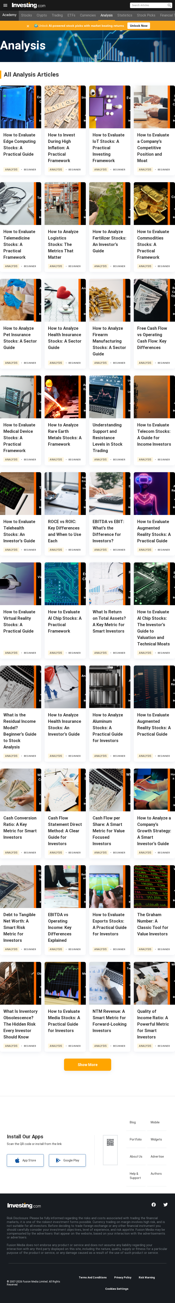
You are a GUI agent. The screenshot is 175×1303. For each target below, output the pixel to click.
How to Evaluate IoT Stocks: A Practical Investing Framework (108, 147)
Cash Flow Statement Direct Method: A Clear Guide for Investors (65, 830)
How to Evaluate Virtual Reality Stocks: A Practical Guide (19, 621)
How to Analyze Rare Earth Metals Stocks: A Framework (65, 434)
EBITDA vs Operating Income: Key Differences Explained (59, 927)
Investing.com (29, 3)
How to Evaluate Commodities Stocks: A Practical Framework (153, 244)
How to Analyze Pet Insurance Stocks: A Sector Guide (20, 338)
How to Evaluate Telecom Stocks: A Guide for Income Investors (154, 434)
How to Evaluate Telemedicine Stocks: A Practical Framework (19, 244)
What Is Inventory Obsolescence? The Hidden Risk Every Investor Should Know (20, 1024)
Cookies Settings (116, 1288)
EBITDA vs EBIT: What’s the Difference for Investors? (108, 531)
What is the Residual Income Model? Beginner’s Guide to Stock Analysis (19, 731)
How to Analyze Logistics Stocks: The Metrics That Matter (63, 244)
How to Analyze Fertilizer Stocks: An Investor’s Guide (109, 241)
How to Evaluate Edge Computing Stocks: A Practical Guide (19, 144)
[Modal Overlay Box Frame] (87, 25)
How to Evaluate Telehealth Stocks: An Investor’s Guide (19, 531)
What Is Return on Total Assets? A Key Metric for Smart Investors (109, 621)
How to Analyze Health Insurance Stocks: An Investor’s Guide (64, 724)
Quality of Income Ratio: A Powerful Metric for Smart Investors (153, 1024)
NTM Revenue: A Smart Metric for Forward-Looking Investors (110, 1021)
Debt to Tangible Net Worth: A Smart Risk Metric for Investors (19, 927)
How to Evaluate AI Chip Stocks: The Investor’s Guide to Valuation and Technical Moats (153, 627)
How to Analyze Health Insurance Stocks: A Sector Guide (65, 338)
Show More (88, 1064)
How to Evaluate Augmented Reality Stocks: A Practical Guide (154, 531)
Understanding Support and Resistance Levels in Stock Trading (107, 437)
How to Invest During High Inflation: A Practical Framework (61, 147)
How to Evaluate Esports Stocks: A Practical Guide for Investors (110, 924)
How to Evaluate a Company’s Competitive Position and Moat (153, 147)
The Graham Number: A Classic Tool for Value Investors (152, 924)
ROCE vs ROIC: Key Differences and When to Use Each (64, 531)
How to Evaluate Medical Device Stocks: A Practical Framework (19, 437)
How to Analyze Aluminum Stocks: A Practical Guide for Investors (108, 727)
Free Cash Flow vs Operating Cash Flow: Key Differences (152, 338)
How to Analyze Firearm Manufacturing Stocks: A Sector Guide (109, 341)
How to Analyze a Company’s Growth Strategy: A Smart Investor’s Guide (154, 830)
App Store (29, 1160)
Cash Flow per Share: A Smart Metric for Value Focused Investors (109, 830)
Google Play (71, 1160)
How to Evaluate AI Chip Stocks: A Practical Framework (65, 621)
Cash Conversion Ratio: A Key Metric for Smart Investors (20, 827)
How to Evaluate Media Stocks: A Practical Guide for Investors (64, 1021)
